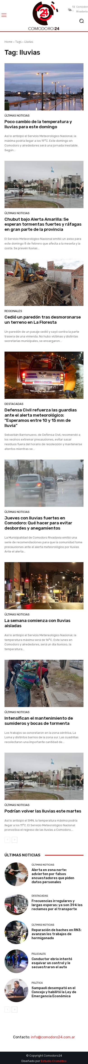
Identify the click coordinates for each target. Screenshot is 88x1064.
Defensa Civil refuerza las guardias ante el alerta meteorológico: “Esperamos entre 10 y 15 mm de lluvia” (41, 417)
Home (8, 42)
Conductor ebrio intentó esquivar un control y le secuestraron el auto (52, 963)
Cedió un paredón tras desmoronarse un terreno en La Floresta (43, 319)
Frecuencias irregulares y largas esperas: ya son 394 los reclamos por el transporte (57, 905)
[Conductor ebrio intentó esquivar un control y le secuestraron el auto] (16, 961)
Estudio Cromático (54, 1061)
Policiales (39, 954)
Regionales (13, 311)
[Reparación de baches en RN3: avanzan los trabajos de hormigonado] (16, 932)
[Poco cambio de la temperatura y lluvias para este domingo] (44, 86)
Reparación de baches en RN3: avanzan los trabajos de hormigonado (56, 934)
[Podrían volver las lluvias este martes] (44, 776)
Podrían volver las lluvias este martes (43, 811)
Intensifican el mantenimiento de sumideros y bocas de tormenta (39, 721)
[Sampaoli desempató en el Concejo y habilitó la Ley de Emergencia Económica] (16, 990)
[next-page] (14, 840)
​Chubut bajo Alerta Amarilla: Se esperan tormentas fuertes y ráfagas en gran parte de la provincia (43, 224)
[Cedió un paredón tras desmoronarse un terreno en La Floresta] (44, 282)
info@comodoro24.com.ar (53, 1037)
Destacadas (14, 403)
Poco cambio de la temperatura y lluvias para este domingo (38, 124)
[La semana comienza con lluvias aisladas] (44, 585)
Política (37, 983)
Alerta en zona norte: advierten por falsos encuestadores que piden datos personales (53, 876)
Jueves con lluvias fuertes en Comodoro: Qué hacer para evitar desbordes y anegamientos (38, 523)
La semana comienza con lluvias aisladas (37, 623)
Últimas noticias (17, 115)
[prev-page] (7, 840)
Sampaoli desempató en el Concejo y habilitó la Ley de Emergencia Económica (54, 992)
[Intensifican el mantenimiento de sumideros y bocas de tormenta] (44, 683)
